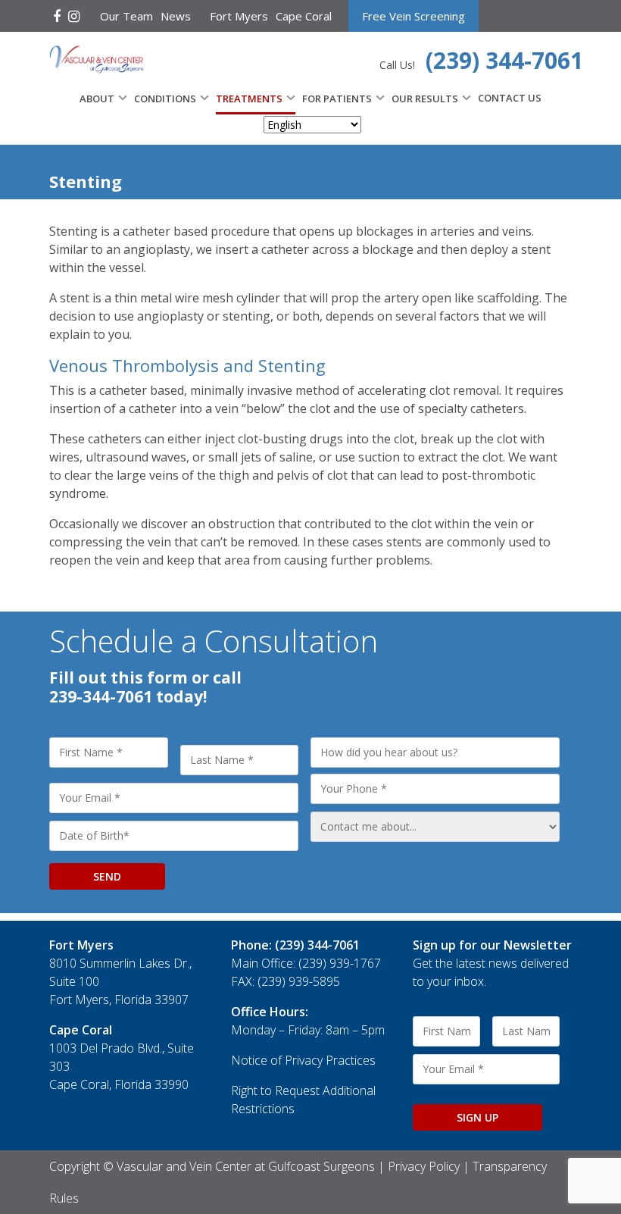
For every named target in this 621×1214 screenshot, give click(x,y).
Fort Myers (239, 15)
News (176, 15)
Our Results (425, 98)
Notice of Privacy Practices (303, 1060)
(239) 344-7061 (504, 60)
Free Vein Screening (413, 15)
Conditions (165, 98)
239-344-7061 (100, 696)
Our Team (126, 15)
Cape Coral (304, 15)
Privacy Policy (424, 1166)
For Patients (337, 98)
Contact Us (509, 98)
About (97, 98)
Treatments (249, 98)
